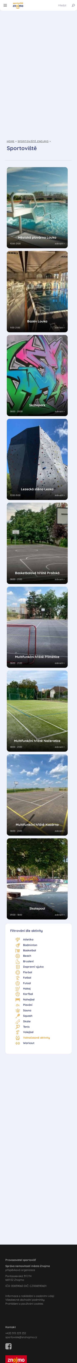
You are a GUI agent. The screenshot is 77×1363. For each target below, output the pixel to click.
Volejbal (28, 1032)
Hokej (27, 988)
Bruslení (28, 961)
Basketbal (29, 950)
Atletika (28, 939)
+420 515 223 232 (15, 1333)
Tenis (26, 1026)
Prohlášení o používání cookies (24, 1303)
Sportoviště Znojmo (33, 141)
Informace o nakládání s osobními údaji (29, 1296)
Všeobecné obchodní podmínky (25, 1299)
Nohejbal (29, 999)
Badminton (30, 945)
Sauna (27, 1010)
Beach (27, 955)
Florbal (27, 972)
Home (11, 141)
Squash (27, 1015)
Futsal (27, 983)
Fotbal (27, 977)
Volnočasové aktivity (36, 1037)
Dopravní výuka (33, 966)
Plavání (27, 1005)
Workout (28, 1043)
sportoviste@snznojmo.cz (21, 1337)
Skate (27, 1021)
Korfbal (28, 994)
